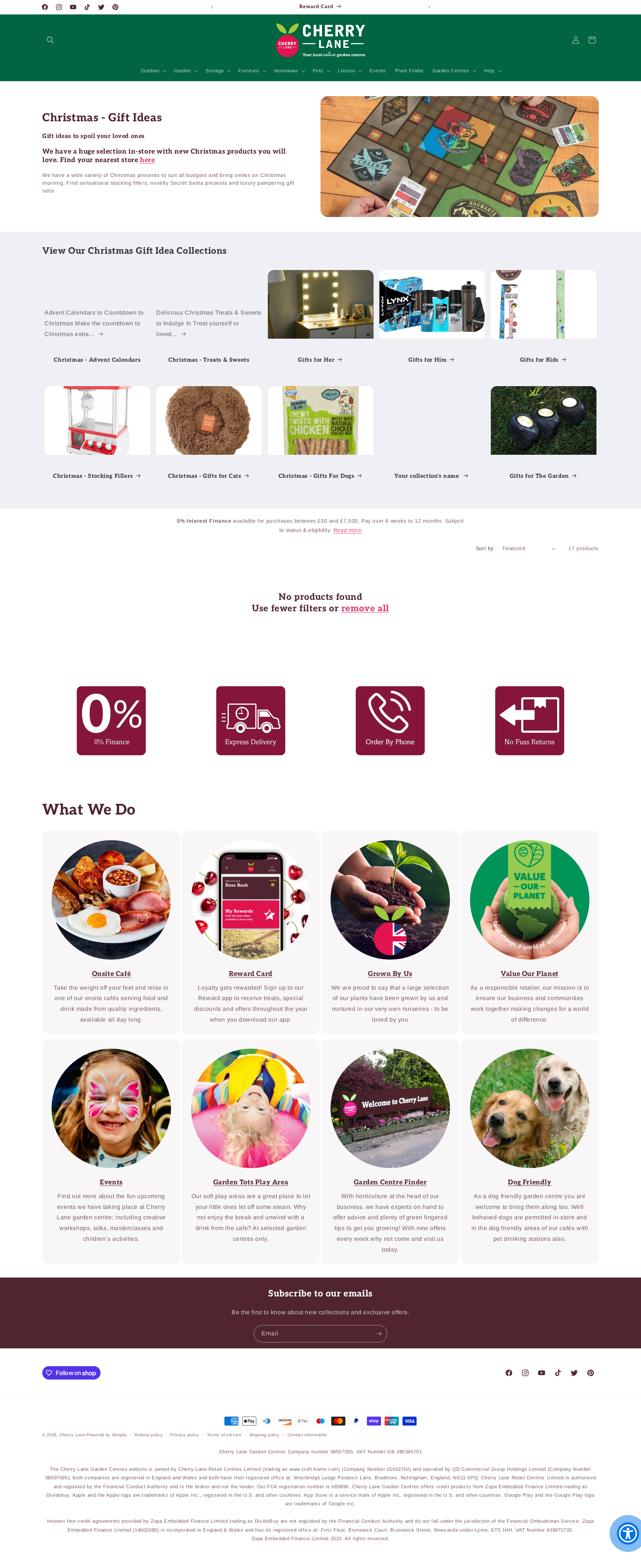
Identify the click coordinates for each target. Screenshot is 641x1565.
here (147, 160)
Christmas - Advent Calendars (97, 360)
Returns (524, 691)
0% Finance (106, 691)
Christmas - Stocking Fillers (93, 476)
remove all (365, 608)
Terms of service (224, 1435)
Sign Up (245, 836)
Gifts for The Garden (539, 476)
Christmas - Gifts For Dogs (316, 476)
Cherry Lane (72, 1435)
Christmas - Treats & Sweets (208, 360)
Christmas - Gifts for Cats (204, 476)
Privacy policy (184, 1435)
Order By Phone (385, 691)
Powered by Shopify (106, 1435)
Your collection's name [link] (428, 476)
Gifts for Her (316, 360)
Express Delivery (245, 691)
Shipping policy (264, 1435)
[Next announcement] (429, 7)
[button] (50, 40)
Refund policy (148, 1435)
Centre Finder (245, 1044)
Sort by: (485, 548)
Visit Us (385, 1044)
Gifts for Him (428, 360)
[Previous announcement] (212, 7)
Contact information (307, 1435)
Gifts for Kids (539, 360)
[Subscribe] (379, 1333)
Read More (385, 836)
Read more (347, 530)
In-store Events (106, 1044)
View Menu (106, 836)
